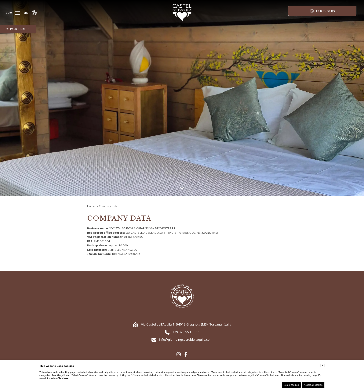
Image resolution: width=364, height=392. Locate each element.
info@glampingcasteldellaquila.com (186, 339)
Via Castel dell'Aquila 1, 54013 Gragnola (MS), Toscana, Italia (186, 324)
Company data (108, 206)
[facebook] (185, 354)
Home (91, 206)
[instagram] (179, 354)
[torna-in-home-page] (182, 13)
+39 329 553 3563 (185, 332)
